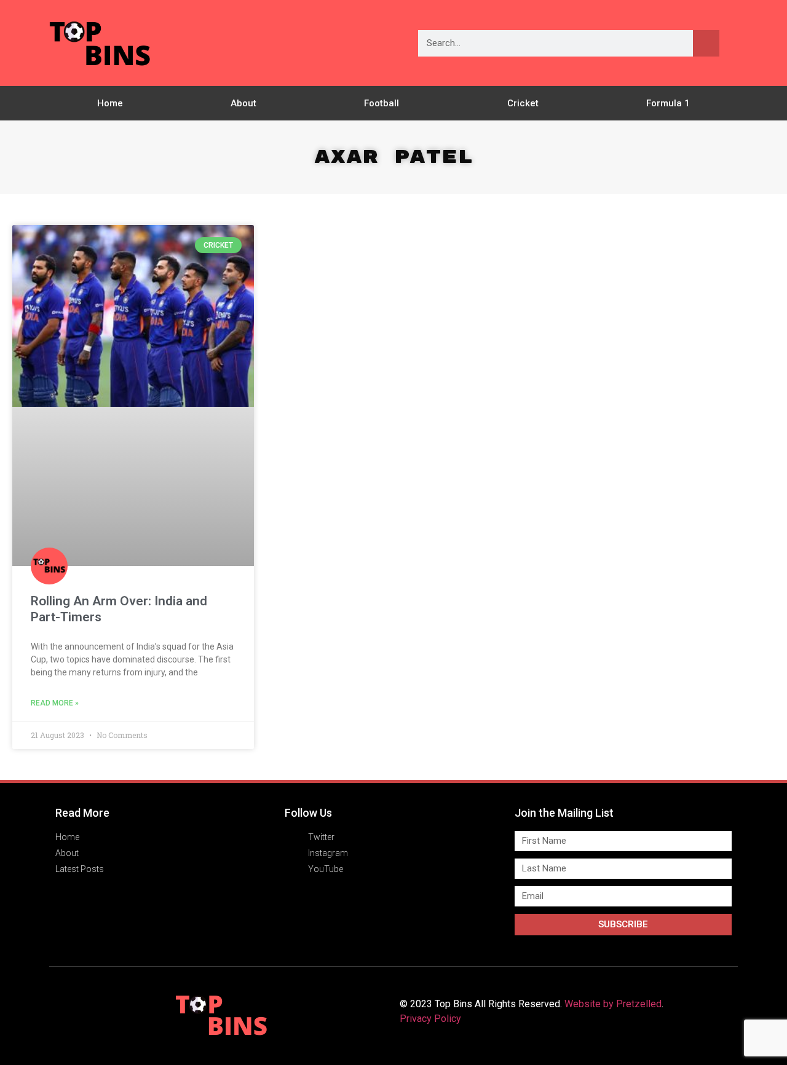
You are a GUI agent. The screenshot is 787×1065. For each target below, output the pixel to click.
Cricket (523, 103)
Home (110, 103)
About (243, 103)
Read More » (55, 703)
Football (381, 103)
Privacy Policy (430, 1018)
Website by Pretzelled (613, 1004)
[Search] (706, 43)
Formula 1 (668, 103)
